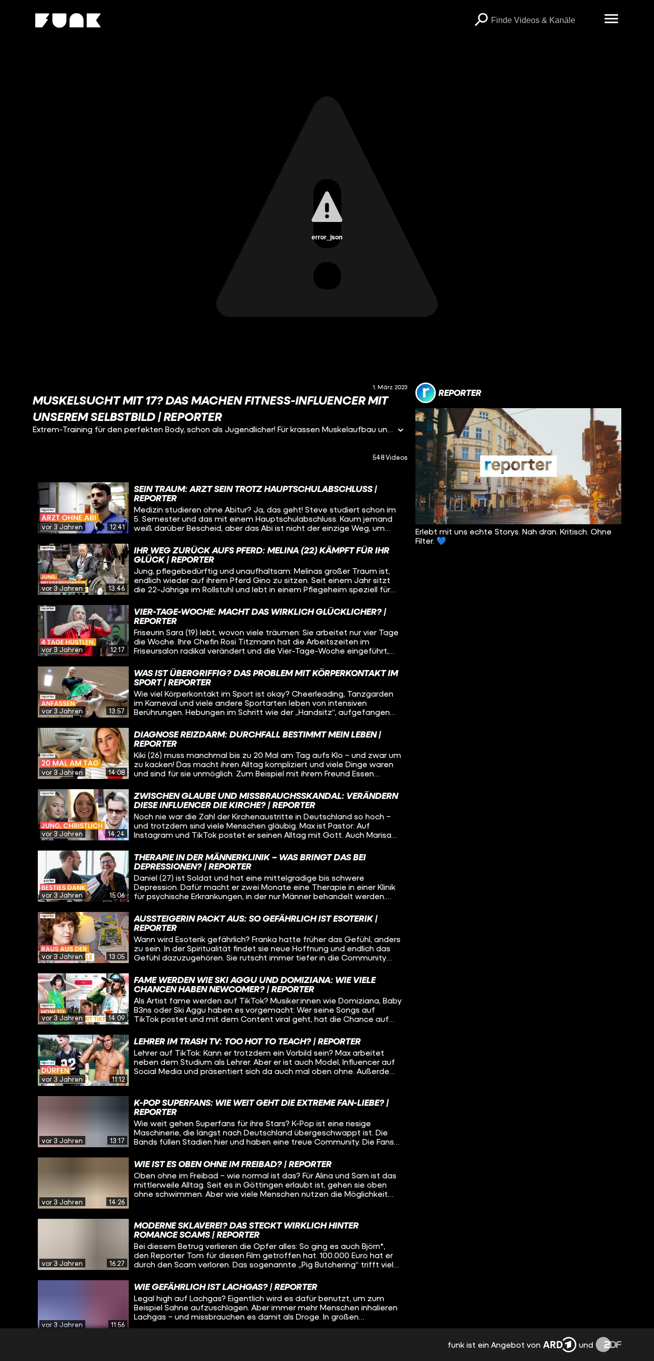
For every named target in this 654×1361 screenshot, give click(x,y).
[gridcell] (220, 507)
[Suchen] (481, 20)
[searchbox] (544, 20)
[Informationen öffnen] (400, 431)
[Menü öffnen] (611, 19)
